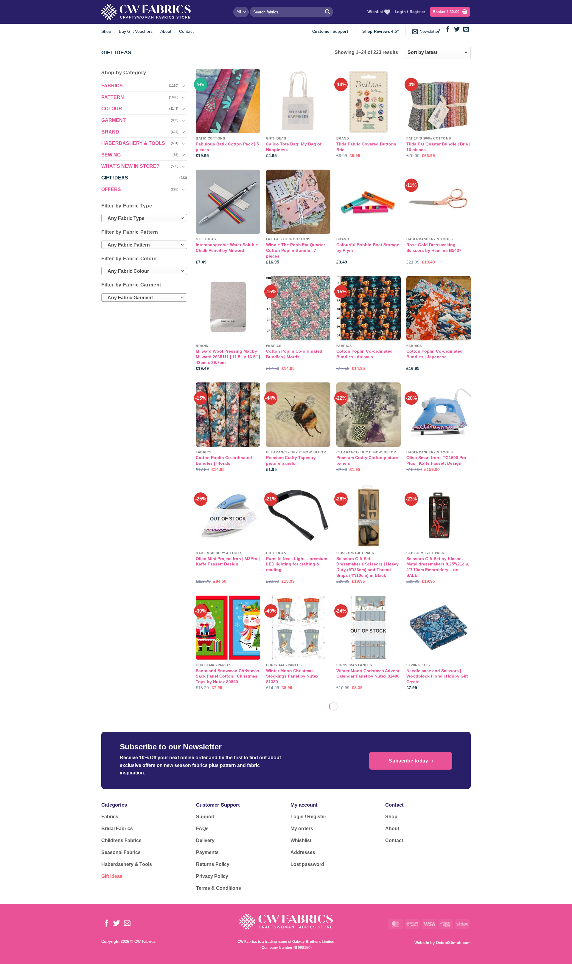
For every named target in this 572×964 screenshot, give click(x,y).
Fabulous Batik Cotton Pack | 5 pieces (227, 147)
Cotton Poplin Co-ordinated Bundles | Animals (364, 354)
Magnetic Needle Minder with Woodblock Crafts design (435, 886)
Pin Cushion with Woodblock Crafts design (366, 780)
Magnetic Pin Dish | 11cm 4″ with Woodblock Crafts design (437, 780)
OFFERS (111, 189)
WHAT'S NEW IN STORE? (130, 166)
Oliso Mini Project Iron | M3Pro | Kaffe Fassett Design (228, 561)
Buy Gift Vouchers (136, 31)
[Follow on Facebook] (448, 30)
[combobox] (144, 218)
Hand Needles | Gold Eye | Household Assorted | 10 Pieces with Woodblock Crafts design (366, 892)
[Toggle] (183, 85)
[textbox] (142, 219)
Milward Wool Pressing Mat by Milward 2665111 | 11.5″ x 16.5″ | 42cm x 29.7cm (228, 357)
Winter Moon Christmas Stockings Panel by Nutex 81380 (292, 676)
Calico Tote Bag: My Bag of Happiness (293, 147)
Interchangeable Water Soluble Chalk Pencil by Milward (227, 247)
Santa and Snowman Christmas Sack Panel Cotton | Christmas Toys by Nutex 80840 (227, 676)
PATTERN (112, 97)
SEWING (111, 154)
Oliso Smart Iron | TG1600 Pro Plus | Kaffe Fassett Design (436, 460)
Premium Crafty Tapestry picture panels (291, 460)
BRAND (110, 131)
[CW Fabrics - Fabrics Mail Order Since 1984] (146, 12)
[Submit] (327, 12)
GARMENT (113, 120)
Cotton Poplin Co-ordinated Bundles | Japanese (434, 354)
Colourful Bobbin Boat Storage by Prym (367, 247)
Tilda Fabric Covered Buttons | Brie (367, 147)
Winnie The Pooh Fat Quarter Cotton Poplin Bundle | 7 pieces (295, 250)
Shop (106, 31)
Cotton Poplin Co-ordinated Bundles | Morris (294, 354)
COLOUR (111, 108)
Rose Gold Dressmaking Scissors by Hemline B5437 (433, 247)
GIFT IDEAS (114, 177)
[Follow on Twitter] (457, 30)
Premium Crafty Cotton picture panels (367, 460)
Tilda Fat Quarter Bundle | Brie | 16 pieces (438, 147)
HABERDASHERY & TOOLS (133, 143)
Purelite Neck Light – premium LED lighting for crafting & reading (296, 564)
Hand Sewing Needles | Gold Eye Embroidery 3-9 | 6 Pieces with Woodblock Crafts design (226, 783)
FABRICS (112, 86)
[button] (450, 12)
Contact (186, 31)
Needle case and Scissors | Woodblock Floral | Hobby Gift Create (437, 676)
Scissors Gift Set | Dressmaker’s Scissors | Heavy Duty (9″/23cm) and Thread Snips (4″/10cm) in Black (367, 567)
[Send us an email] (466, 30)
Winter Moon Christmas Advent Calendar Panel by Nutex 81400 (368, 673)
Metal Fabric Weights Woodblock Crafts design (292, 780)
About (165, 31)
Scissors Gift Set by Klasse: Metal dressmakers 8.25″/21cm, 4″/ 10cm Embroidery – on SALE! (437, 567)
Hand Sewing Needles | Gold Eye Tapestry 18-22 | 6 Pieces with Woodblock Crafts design (297, 889)
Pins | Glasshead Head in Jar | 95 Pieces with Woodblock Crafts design (226, 889)
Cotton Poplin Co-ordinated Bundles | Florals (224, 460)
